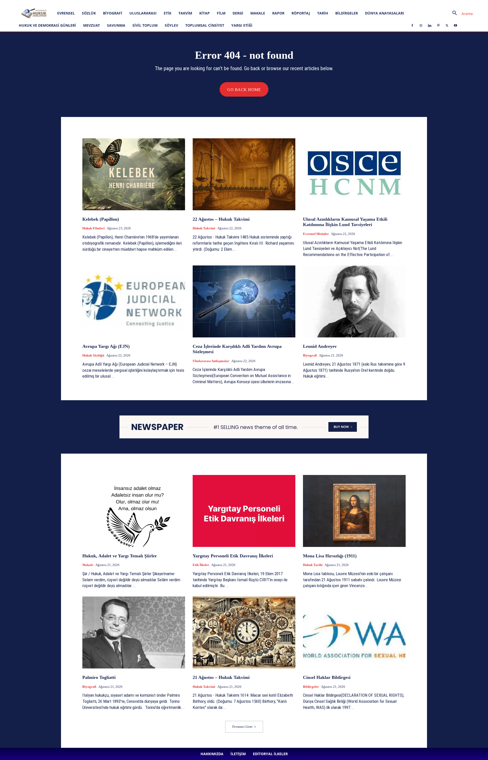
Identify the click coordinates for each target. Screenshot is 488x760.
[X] (144, 3)
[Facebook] (111, 3)
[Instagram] (119, 3)
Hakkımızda (51, 3)
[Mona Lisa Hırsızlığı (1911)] (354, 511)
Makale (257, 13)
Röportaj (301, 13)
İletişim (69, 3)
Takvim (185, 13)
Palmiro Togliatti (99, 677)
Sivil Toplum (145, 25)
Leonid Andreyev (320, 346)
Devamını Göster (242, 726)
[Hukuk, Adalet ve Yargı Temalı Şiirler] (133, 511)
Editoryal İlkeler (89, 3)
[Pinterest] (136, 3)
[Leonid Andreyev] (354, 301)
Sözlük (89, 13)
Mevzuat (91, 25)
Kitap (204, 13)
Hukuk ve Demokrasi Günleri (47, 25)
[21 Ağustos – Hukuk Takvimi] (244, 632)
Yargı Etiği (241, 25)
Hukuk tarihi (313, 565)
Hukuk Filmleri (93, 228)
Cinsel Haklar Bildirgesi (326, 677)
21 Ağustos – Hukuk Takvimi (221, 677)
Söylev (171, 25)
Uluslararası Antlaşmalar (211, 361)
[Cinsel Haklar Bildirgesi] (354, 632)
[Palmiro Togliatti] (133, 632)
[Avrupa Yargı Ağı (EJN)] (133, 301)
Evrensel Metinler (316, 234)
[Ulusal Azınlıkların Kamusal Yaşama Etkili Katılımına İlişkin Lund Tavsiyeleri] (354, 174)
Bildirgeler (346, 13)
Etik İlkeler (201, 565)
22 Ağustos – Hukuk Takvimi (221, 219)
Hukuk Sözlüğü (93, 355)
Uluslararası (143, 13)
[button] (460, 13)
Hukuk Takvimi (204, 228)
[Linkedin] (127, 3)
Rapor (278, 13)
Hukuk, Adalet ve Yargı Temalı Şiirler (119, 555)
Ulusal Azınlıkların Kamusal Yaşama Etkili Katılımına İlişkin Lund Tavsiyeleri (345, 222)
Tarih (322, 13)
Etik (167, 13)
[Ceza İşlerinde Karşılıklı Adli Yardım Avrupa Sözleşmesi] (244, 301)
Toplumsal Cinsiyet (204, 25)
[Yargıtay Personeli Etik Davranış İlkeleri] (244, 511)
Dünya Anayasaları (384, 13)
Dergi (238, 13)
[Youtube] (153, 3)
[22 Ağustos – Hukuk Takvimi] (244, 174)
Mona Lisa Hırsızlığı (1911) (330, 555)
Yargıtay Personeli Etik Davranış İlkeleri (233, 555)
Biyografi (112, 13)
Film (221, 13)
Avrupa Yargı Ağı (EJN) (106, 346)
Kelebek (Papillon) (100, 219)
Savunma (116, 25)
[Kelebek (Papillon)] (133, 174)
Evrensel (66, 13)
